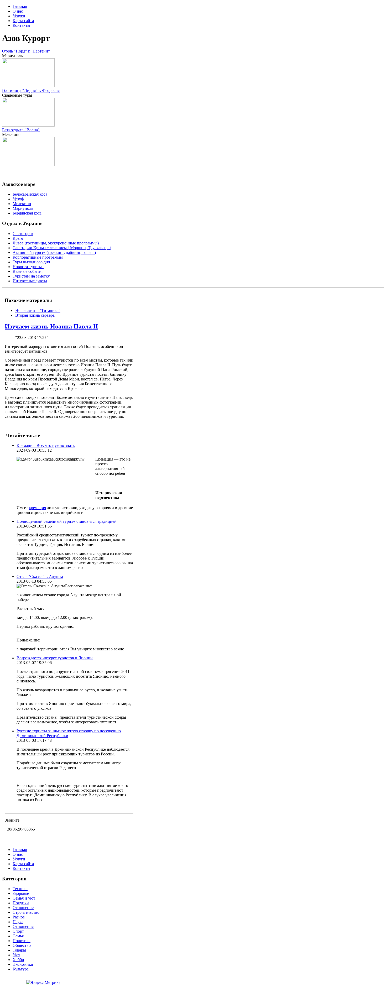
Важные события (28, 271)
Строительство (26, 912)
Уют (16, 955)
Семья (18, 936)
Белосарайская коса (30, 194)
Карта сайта (23, 20)
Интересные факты (30, 281)
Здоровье (21, 893)
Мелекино (22, 203)
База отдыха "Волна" (21, 130)
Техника (20, 888)
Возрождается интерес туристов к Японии (55, 658)
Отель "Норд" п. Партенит (26, 51)
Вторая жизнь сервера (35, 315)
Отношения (23, 926)
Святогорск (23, 233)
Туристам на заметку (31, 276)
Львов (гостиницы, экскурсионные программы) (56, 243)
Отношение (23, 907)
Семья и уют (24, 898)
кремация (37, 507)
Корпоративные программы (38, 257)
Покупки (21, 903)
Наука (18, 922)
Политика (21, 940)
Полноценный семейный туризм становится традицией (67, 521)
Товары (19, 950)
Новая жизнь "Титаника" (37, 310)
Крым (18, 238)
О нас (18, 11)
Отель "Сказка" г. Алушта (40, 576)
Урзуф (18, 199)
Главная (20, 6)
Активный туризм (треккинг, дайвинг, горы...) (54, 252)
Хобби (18, 959)
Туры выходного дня (31, 262)
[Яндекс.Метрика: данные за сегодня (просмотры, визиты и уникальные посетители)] (43, 982)
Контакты (21, 25)
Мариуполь (23, 208)
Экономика (23, 964)
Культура (21, 969)
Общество (22, 945)
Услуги (19, 16)
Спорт (18, 931)
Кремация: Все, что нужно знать (46, 445)
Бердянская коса (27, 213)
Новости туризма (28, 266)
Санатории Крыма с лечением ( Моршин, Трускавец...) (62, 248)
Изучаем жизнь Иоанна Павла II (51, 326)
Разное (19, 917)
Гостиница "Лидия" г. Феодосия (31, 90)
